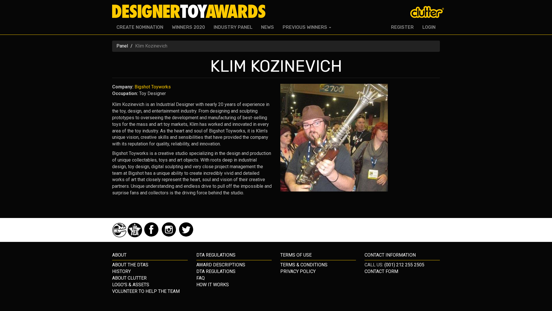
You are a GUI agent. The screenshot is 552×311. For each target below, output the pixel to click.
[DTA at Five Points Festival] (135, 235)
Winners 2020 (188, 27)
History (121, 271)
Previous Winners (305, 27)
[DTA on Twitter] (186, 235)
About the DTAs (130, 265)
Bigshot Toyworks (153, 87)
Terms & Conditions (303, 265)
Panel (122, 46)
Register (402, 27)
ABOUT (119, 255)
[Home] (191, 11)
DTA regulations (215, 255)
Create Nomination (139, 27)
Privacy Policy (298, 271)
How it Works (212, 284)
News (267, 27)
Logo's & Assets (130, 284)
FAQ (200, 278)
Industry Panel (233, 27)
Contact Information (390, 255)
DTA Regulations (215, 271)
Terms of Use (296, 255)
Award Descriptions (220, 265)
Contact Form (381, 271)
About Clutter (129, 278)
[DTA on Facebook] (152, 235)
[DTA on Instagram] (169, 235)
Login (429, 27)
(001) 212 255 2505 (404, 265)
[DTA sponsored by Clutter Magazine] (120, 235)
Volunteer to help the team (146, 291)
